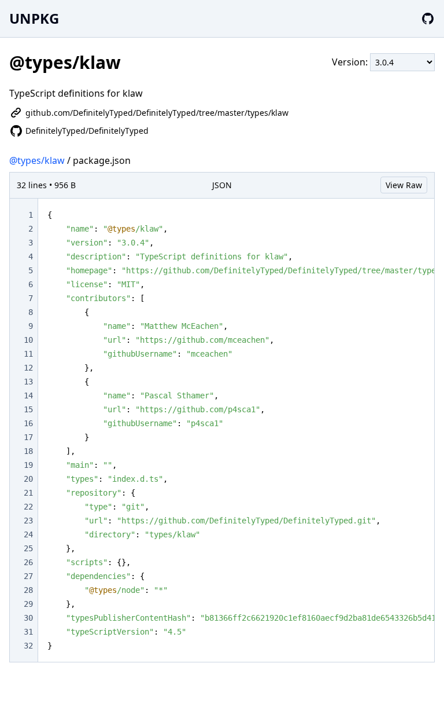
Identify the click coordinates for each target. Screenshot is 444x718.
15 (28, 409)
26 (28, 562)
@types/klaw (37, 160)
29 (28, 604)
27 (28, 576)
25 (28, 548)
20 (28, 478)
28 (28, 590)
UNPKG (34, 18)
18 (28, 451)
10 (28, 340)
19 (28, 465)
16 (28, 423)
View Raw (404, 185)
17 (28, 437)
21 (28, 492)
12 (28, 367)
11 (28, 353)
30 (28, 617)
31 (28, 631)
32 (28, 645)
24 (28, 534)
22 (28, 506)
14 (28, 395)
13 (28, 381)
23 (28, 520)
